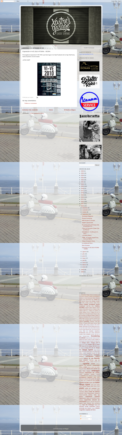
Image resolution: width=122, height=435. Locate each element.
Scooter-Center (86, 336)
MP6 (89, 323)
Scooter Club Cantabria (84, 334)
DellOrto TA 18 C (87, 312)
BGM (95, 299)
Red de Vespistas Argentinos (91, 331)
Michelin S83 (82, 324)
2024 (82, 175)
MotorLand (94, 326)
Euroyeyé (93, 316)
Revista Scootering (87, 218)
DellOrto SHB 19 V (89, 309)
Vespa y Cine (82, 353)
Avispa (84, 299)
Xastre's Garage (25, 8)
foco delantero (89, 375)
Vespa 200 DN (85, 346)
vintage (93, 408)
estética (98, 374)
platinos (87, 391)
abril (83, 260)
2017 (82, 190)
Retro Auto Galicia (90, 332)
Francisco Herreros (89, 318)
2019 (82, 186)
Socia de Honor (96, 337)
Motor (98, 324)
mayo (84, 258)
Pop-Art (80, 329)
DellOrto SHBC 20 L (84, 310)
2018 (82, 188)
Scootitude (82, 338)
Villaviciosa (90, 354)
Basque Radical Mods (87, 301)
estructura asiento (89, 374)
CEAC (83, 302)
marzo (84, 262)
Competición (82, 306)
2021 (82, 182)
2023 (82, 177)
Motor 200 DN (88, 326)
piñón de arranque (90, 388)
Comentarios (84, 418)
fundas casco (97, 375)
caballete (85, 360)
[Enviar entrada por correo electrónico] (37, 97)
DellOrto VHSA (90, 313)
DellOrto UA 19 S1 (83, 313)
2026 (82, 171)
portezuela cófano (83, 393)
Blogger (66, 428)
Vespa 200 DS (93, 346)
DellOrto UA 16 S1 (95, 312)
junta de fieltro (88, 379)
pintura (88, 386)
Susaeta (82, 341)
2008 (82, 271)
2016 (82, 192)
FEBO (83, 318)
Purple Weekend (86, 329)
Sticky (80, 339)
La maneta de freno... (87, 243)
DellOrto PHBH (88, 307)
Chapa (98, 302)
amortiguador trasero (93, 356)
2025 (82, 173)
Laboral (81, 321)
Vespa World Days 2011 (89, 351)
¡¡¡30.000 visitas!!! (87, 235)
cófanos (93, 367)
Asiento (80, 299)
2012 (82, 201)
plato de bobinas (94, 391)
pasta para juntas (95, 384)
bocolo (97, 358)
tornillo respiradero (90, 406)
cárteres (89, 367)
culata (85, 367)
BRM (80, 301)
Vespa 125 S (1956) (83, 344)
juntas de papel (95, 379)
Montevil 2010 (93, 324)
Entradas (83, 416)
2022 (82, 179)
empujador (81, 372)
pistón (81, 388)
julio (83, 254)
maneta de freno (91, 380)
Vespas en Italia (96, 353)
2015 (82, 195)
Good (98, 318)
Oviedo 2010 (90, 327)
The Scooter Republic (89, 341)
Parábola (98, 327)
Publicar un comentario (31, 103)
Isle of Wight (86, 320)
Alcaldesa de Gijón (83, 298)
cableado (91, 360)
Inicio (51, 110)
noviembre (85, 210)
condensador (96, 365)
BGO (99, 299)
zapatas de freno (91, 410)
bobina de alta (88, 358)
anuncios (81, 358)
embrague (96, 371)
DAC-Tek (88, 306)
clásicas (98, 363)
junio (83, 256)
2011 (82, 203)
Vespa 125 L (86, 342)
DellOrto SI (91, 310)
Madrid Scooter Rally (95, 323)
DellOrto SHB (82, 309)
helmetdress (81, 378)
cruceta (81, 367)
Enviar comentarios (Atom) (37, 113)
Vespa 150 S (92, 344)
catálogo (91, 361)
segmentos (87, 400)
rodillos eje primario (91, 398)
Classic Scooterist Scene (88, 241)
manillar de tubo (84, 382)
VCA (80, 342)
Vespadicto (89, 353)
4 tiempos (86, 296)
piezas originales (82, 386)
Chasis (81, 304)
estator (80, 374)
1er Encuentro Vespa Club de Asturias (88, 295)
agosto (84, 251)
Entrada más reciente (30, 110)
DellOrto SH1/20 (96, 307)
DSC (93, 306)
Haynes (80, 320)
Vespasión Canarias (83, 354)
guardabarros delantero (85, 377)
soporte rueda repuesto (85, 403)
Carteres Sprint (92, 302)
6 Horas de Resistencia (94, 296)
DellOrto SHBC (96, 309)
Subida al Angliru (91, 339)
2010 (82, 206)
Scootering (95, 336)
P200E (94, 327)
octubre (84, 212)
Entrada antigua (70, 110)
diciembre (85, 207)
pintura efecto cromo (95, 386)
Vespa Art (83, 347)
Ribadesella (97, 332)
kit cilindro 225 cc (83, 380)
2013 (82, 199)
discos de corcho (92, 368)
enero (84, 267)
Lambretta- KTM (93, 321)
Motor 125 (82, 326)
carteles (87, 361)
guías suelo (97, 377)
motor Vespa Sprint (89, 383)
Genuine (95, 318)
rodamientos (82, 398)
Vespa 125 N (95, 342)
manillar (97, 380)
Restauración (82, 332)
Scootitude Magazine (87, 216)
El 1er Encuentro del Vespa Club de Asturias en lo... (90, 225)
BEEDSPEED (88, 299)
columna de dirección (85, 365)
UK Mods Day (97, 341)
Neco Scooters (86, 245)
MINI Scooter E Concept (88, 220)
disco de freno (82, 368)
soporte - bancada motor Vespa (93, 401)
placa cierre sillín (92, 390)
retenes (90, 394)
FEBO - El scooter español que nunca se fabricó (90, 238)
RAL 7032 (92, 329)
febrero (84, 264)
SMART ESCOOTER (87, 222)
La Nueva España (96, 320)
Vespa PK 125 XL (90, 347)
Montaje (88, 324)
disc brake (97, 367)
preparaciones (90, 393)
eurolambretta (82, 375)
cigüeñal (86, 364)
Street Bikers (85, 339)
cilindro (93, 363)
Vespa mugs (97, 351)
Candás (86, 302)
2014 (82, 197)
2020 (82, 184)
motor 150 (92, 382)
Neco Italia (85, 327)
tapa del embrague (88, 404)
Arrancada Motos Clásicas (93, 298)
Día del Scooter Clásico (93, 315)
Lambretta (86, 321)
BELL (93, 299)
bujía (80, 360)
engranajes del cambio (92, 372)
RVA (95, 329)
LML (90, 320)
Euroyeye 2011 (87, 317)
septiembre (85, 214)
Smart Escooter (89, 337)
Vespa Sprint (87, 350)
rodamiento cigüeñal (92, 396)
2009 (82, 269)
